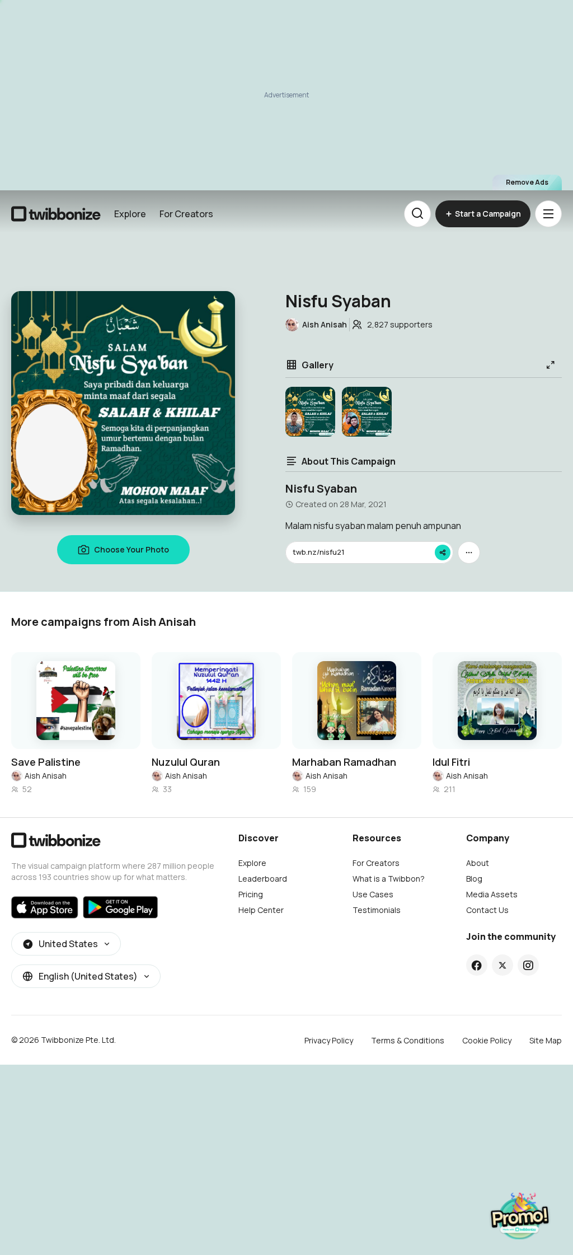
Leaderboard (262, 878)
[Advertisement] (286, 95)
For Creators (186, 214)
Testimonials (377, 910)
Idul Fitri (451, 762)
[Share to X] (502, 965)
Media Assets (492, 894)
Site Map (545, 1040)
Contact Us (487, 910)
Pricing (250, 894)
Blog (474, 878)
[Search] (417, 213)
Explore (130, 214)
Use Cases (373, 894)
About (477, 863)
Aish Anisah (46, 775)
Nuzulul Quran (186, 762)
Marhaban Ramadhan (344, 762)
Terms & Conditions (407, 1040)
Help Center (261, 910)
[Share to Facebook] (476, 965)
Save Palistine (46, 762)
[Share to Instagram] (528, 965)
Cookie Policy (486, 1040)
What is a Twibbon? (389, 878)
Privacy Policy (328, 1040)
